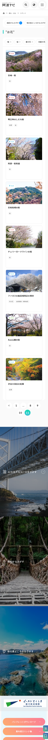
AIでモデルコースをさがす (24, 471)
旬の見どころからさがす (24, 651)
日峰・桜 (12, 75)
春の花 (28, 42)
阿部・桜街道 (14, 163)
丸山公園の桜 (14, 339)
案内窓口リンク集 (24, 731)
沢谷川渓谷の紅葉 (16, 384)
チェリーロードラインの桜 (20, 251)
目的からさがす (24, 561)
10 (20, 412)
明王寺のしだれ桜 (16, 119)
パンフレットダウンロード (24, 722)
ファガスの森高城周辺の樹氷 (21, 295)
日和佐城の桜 (14, 207)
